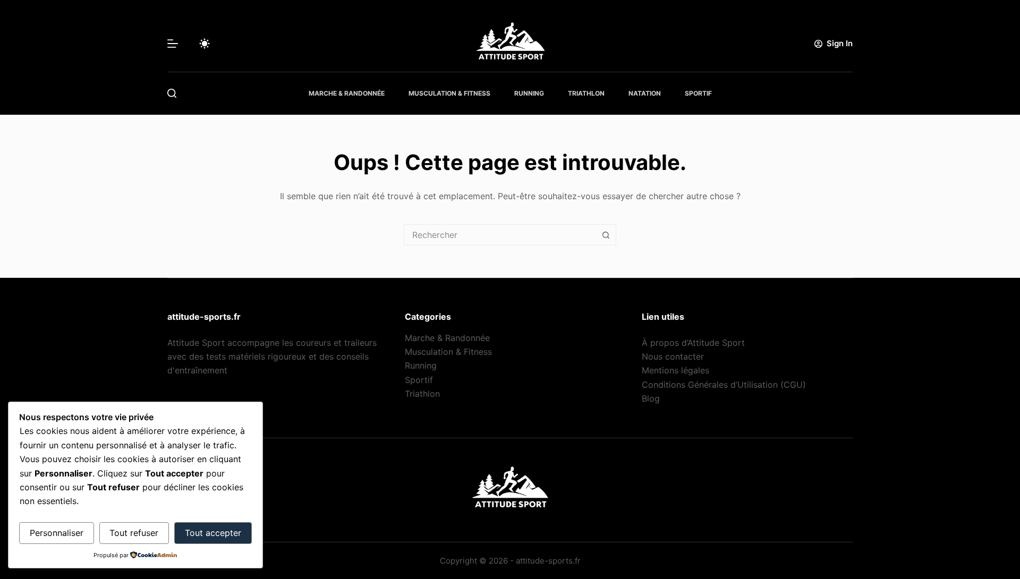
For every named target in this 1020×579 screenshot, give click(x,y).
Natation (644, 93)
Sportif (698, 93)
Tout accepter (213, 532)
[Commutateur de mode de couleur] (204, 43)
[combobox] (500, 234)
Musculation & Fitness (449, 93)
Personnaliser (56, 532)
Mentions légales (675, 370)
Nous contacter (673, 356)
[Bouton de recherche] (606, 235)
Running (529, 93)
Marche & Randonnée (347, 93)
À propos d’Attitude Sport (693, 342)
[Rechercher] (171, 93)
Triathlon (586, 93)
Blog (651, 398)
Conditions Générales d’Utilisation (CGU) (724, 384)
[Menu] (172, 43)
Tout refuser (133, 532)
